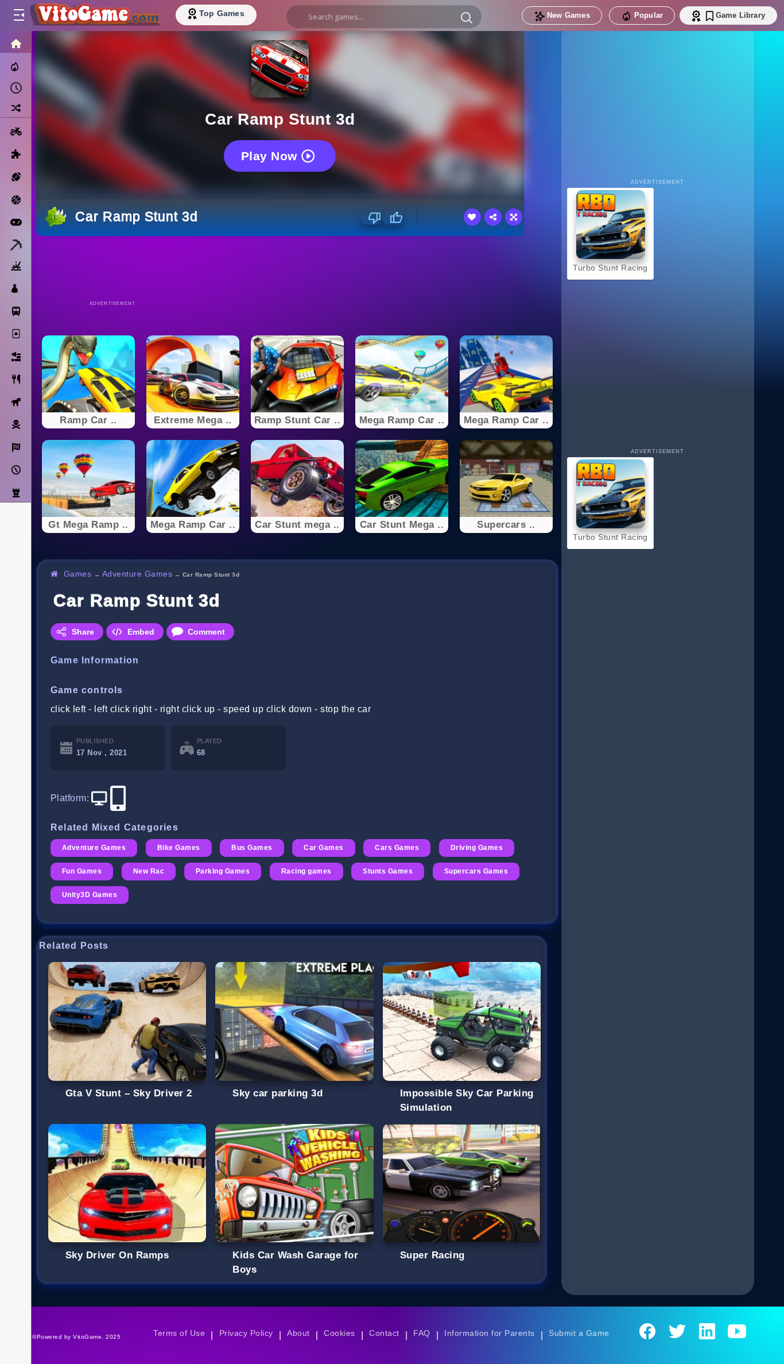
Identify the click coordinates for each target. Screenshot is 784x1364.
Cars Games (397, 848)
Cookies (339, 1333)
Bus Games (251, 848)
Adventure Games (137, 573)
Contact (384, 1333)
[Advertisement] (297, 267)
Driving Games (477, 848)
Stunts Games (388, 871)
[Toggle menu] (18, 15)
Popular (648, 15)
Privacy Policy (246, 1333)
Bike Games (178, 848)
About (298, 1333)
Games (77, 573)
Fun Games (82, 871)
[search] (384, 16)
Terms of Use (179, 1333)
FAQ (421, 1333)
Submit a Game (579, 1333)
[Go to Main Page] (94, 15)
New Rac (148, 871)
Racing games (306, 871)
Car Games (323, 848)
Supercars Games (476, 871)
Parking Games (223, 871)
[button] (467, 17)
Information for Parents (489, 1333)
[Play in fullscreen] (513, 217)
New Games (568, 15)
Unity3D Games (89, 895)
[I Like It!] (392, 218)
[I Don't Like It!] (371, 218)
